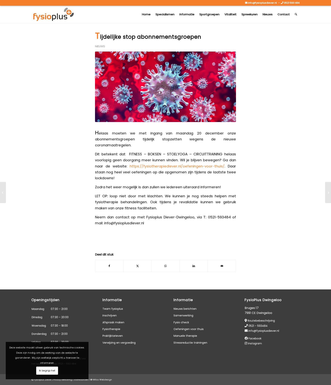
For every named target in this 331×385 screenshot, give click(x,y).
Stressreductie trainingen (190, 343)
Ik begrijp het (47, 370)
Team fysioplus (112, 309)
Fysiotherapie (111, 329)
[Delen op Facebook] (109, 266)
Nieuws (100, 46)
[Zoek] (296, 14)
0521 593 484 (292, 2)
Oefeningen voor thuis (189, 329)
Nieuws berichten (185, 309)
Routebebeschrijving (261, 321)
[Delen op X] (138, 266)
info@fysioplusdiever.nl (262, 2)
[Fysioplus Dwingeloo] (53, 14)
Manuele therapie (185, 336)
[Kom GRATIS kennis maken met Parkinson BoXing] (3, 192)
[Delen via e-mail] (222, 266)
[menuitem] (146, 14)
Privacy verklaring (62, 379)
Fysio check (181, 322)
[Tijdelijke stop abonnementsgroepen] (165, 87)
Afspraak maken (113, 322)
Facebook (254, 338)
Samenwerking (183, 315)
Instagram (255, 343)
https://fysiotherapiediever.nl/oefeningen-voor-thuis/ (177, 166)
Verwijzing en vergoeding (119, 343)
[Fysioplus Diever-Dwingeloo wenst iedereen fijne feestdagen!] (328, 192)
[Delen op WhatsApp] (166, 266)
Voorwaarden (81, 379)
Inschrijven (109, 315)
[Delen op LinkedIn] (194, 266)
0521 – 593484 (258, 326)
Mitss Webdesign (102, 379)
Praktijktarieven (112, 336)
